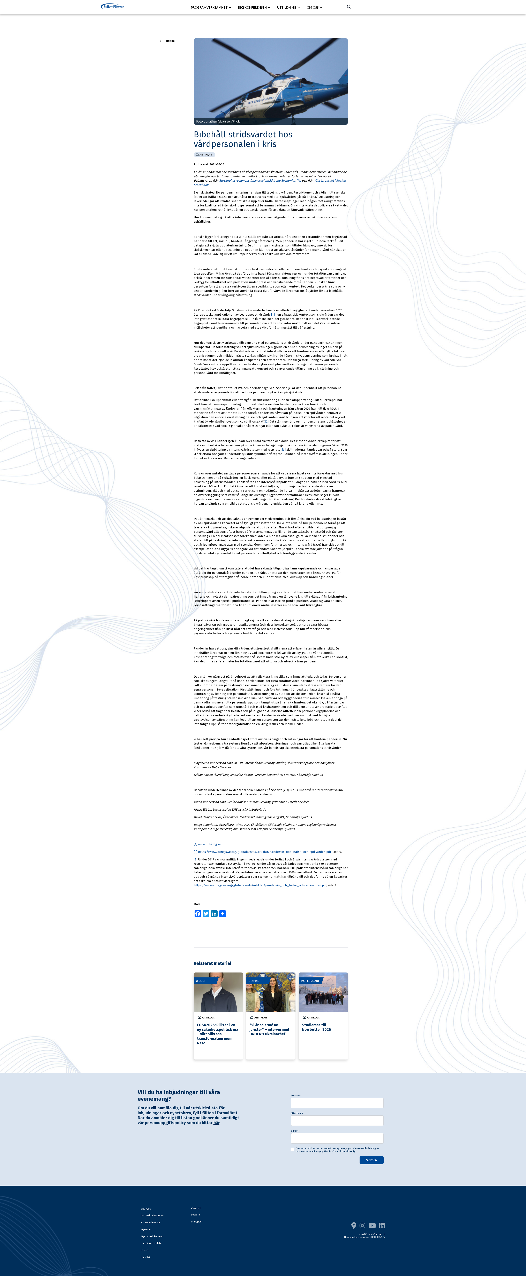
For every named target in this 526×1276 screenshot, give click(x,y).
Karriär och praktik (151, 1243)
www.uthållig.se (209, 844)
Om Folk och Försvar (152, 1215)
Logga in (195, 1214)
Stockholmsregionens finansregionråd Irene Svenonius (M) (260, 180)
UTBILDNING (286, 7)
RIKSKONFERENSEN (252, 7)
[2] (267, 421)
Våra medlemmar (150, 1222)
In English (196, 1221)
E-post (295, 1130)
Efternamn (297, 1113)
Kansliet (145, 1257)
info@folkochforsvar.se (372, 1234)
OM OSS (312, 7)
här (216, 1122)
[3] (284, 449)
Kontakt (145, 1250)
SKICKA (371, 1160)
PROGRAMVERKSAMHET (209, 7)
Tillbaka (169, 40)
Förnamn (296, 1095)
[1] (273, 314)
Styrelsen (146, 1229)
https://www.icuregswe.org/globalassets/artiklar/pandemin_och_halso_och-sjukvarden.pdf (264, 852)
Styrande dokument (152, 1236)
